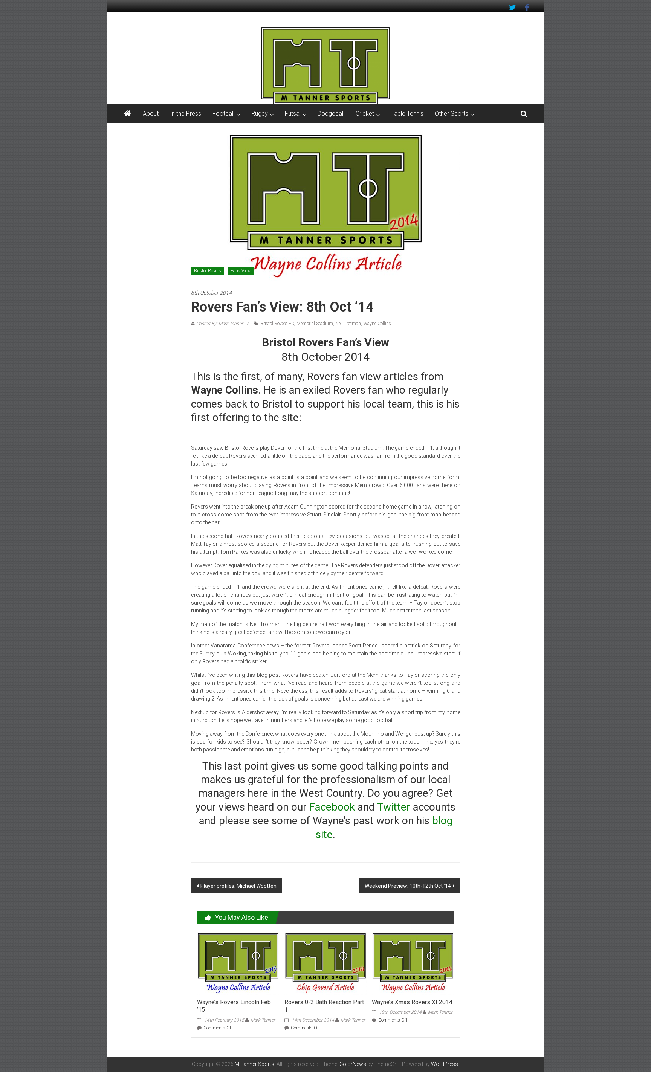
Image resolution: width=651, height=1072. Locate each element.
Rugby (259, 113)
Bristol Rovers (207, 270)
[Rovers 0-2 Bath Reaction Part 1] (325, 962)
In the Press (185, 113)
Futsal (293, 113)
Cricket (365, 113)
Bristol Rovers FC (277, 323)
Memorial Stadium (314, 323)
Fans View (241, 270)
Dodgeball (331, 113)
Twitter (393, 807)
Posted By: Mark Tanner (219, 323)
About (151, 113)
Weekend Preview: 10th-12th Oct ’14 (408, 886)
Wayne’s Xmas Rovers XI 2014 (412, 1002)
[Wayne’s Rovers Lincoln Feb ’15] (238, 962)
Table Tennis (407, 113)
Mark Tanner (263, 1020)
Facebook (332, 807)
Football (223, 113)
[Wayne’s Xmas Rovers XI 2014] (413, 962)
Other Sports (451, 113)
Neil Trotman (348, 323)
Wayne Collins (377, 323)
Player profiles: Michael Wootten (238, 886)
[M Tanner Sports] (325, 65)
